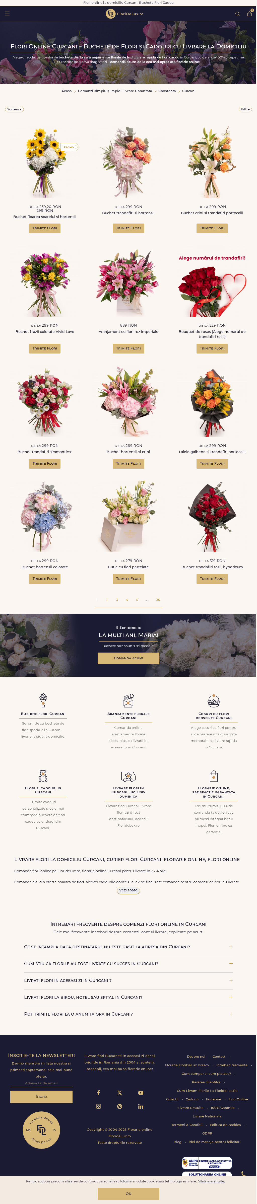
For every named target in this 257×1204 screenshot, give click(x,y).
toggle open (7, 13)
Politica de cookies (226, 1125)
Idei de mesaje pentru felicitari (214, 1142)
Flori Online (238, 1099)
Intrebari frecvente (232, 1065)
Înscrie (41, 1096)
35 (158, 600)
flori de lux (124, 14)
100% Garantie (223, 1108)
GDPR (207, 1133)
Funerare (214, 1099)
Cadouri (193, 1099)
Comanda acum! (128, 658)
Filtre (245, 109)
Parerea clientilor (206, 1082)
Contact (219, 1056)
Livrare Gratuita (191, 1108)
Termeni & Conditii (187, 1125)
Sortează (14, 109)
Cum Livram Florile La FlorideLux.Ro (207, 1091)
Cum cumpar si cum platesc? (207, 1074)
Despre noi (196, 1056)
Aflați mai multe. (211, 1181)
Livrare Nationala (207, 1116)
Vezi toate (128, 890)
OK (128, 1194)
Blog (178, 1142)
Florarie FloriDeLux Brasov (187, 1065)
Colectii (172, 1099)
